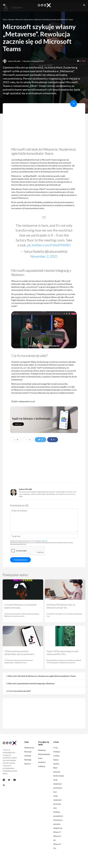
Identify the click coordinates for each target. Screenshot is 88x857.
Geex (5, 19)
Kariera (56, 764)
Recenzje (27, 751)
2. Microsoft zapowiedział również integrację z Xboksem (30, 683)
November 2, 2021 (44, 256)
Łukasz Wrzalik (14, 61)
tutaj (25, 544)
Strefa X (27, 764)
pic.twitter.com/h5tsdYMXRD (49, 245)
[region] (44, 126)
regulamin (44, 541)
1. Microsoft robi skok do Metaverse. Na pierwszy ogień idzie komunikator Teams (41, 676)
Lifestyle (11, 19)
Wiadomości (29, 747)
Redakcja (41, 750)
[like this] (83, 61)
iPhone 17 (57, 832)
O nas (55, 747)
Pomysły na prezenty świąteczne (57, 824)
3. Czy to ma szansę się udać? (18, 691)
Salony (55, 760)
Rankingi (27, 760)
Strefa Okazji (58, 776)
